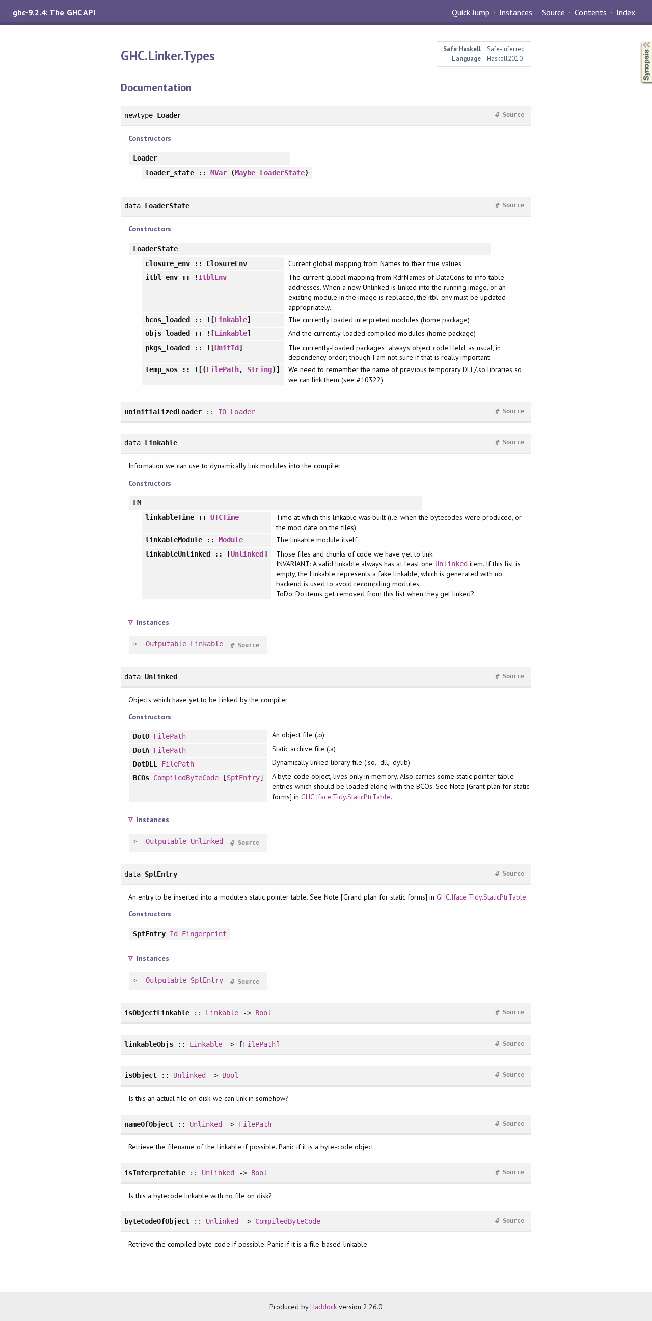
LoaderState (282, 173)
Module (231, 540)
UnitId (226, 348)
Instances (515, 12)
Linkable (230, 319)
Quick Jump (471, 12)
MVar (218, 173)
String (259, 369)
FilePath (222, 369)
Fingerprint (204, 934)
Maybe (245, 173)
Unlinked (247, 554)
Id (174, 934)
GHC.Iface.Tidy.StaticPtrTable (346, 796)
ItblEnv (212, 277)
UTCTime (224, 517)
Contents (590, 12)
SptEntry (243, 778)
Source (553, 12)
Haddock (323, 1306)
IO (222, 412)
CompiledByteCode (186, 778)
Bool (263, 1013)
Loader (242, 412)
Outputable (166, 644)
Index (625, 12)
